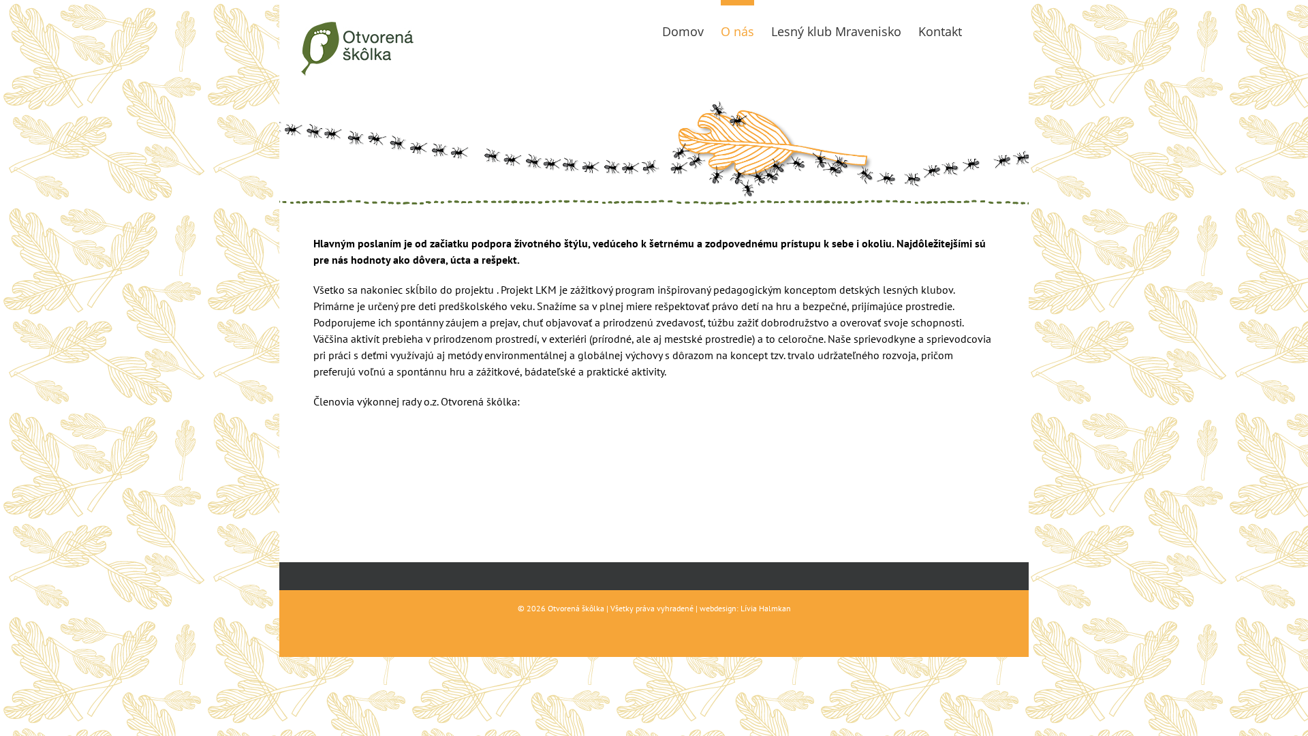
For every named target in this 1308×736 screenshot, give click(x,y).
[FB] (985, 28)
